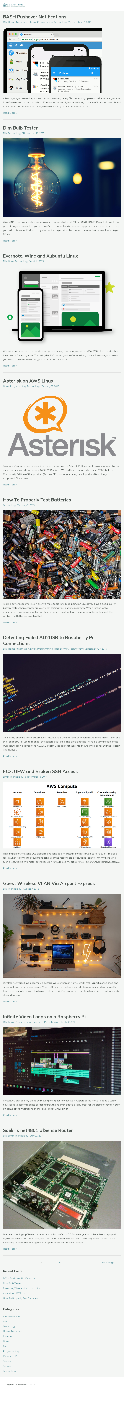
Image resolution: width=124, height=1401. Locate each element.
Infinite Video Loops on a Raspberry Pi (44, 1017)
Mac (5, 1346)
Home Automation (18, 22)
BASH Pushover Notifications (34, 17)
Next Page (109, 1262)
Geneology (9, 1326)
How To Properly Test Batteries (37, 500)
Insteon (7, 1336)
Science (7, 1361)
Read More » (10, 113)
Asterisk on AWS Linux (28, 381)
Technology (60, 22)
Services (7, 1366)
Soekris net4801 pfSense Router (38, 1130)
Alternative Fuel (11, 1316)
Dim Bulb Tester (20, 128)
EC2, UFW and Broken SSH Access (40, 771)
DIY (5, 22)
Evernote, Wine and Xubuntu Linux (40, 256)
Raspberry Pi (61, 648)
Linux (33, 22)
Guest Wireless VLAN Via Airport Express (49, 883)
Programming (45, 22)
